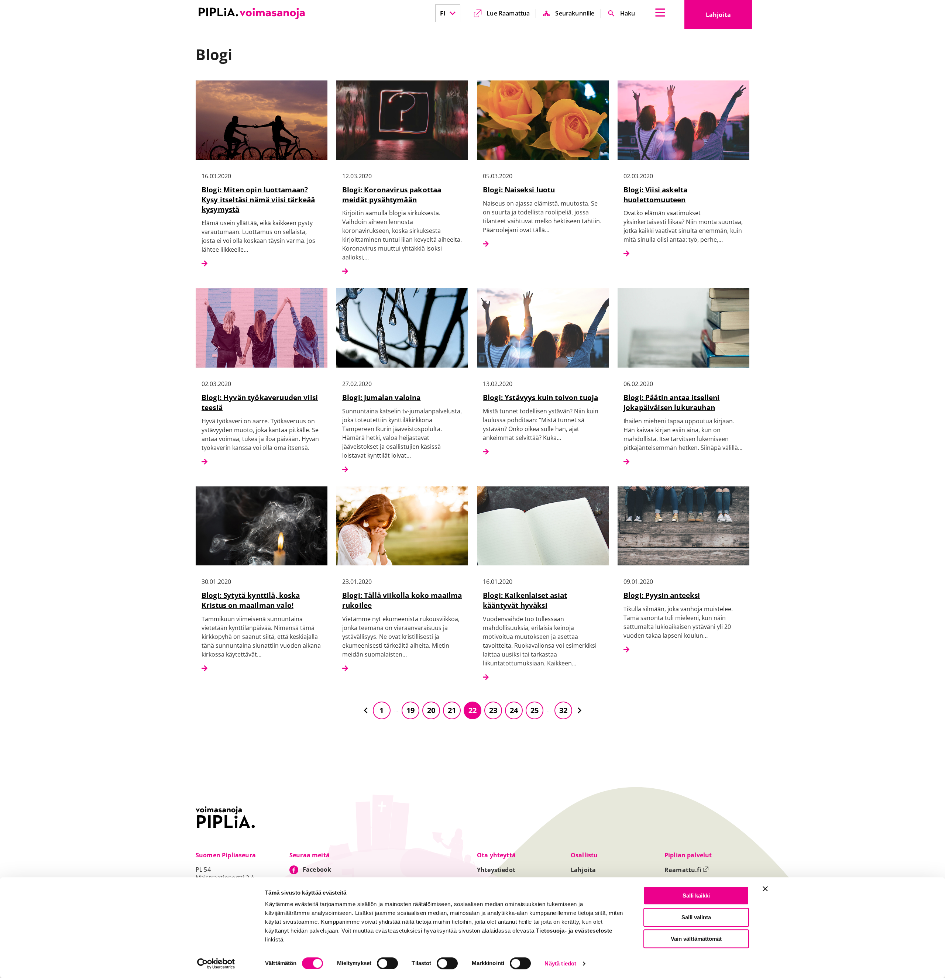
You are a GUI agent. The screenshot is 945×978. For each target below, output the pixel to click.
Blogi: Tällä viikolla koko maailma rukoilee (402, 600)
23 (493, 710)
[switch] (387, 963)
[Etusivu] (252, 13)
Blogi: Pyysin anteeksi (661, 595)
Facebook (317, 869)
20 (431, 710)
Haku (627, 13)
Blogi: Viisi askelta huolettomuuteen (655, 194)
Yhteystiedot (496, 870)
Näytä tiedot (560, 964)
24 (514, 710)
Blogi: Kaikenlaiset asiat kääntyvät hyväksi (525, 600)
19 (410, 710)
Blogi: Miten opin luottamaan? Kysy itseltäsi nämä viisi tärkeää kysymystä (258, 199)
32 (563, 710)
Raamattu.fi (686, 870)
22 (472, 710)
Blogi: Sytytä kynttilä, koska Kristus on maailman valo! (251, 600)
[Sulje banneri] (765, 888)
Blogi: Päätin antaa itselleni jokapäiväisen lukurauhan (671, 402)
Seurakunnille (574, 13)
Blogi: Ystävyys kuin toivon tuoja (540, 397)
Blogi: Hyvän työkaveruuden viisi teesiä (260, 402)
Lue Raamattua (508, 13)
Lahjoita (729, 17)
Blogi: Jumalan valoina (381, 397)
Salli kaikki (696, 895)
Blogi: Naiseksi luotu (519, 189)
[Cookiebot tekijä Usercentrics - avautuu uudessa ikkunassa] (216, 963)
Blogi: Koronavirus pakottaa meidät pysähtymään (391, 194)
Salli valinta (696, 917)
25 (534, 710)
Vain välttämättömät (696, 939)
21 (452, 710)
